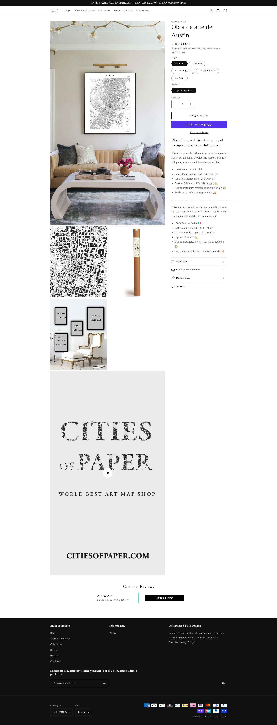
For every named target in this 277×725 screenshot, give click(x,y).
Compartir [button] (180, 286)
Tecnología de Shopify (218, 717)
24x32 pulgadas (183, 71)
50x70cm (179, 78)
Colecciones (56, 644)
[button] (210, 10)
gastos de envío (198, 49)
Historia (54, 656)
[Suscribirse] (104, 683)
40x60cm (197, 63)
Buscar (53, 650)
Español (82, 712)
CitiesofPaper (204, 717)
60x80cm (179, 63)
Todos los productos (60, 639)
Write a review (164, 598)
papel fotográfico (184, 90)
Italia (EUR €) (60, 712)
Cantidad (175, 97)
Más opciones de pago (199, 132)
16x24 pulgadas (207, 71)
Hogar (53, 633)
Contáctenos (56, 661)
